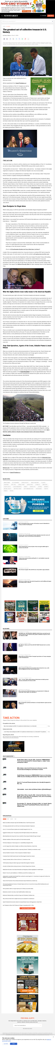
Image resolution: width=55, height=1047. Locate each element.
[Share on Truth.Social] (19, 39)
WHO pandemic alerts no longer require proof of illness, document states (18, 888)
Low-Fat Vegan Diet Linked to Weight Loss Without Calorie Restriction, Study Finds (20, 846)
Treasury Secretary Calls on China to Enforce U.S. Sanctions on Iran (16, 859)
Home (4, 26)
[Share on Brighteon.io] (7, 39)
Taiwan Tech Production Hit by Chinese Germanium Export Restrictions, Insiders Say (20, 880)
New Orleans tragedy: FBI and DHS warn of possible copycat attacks (34, 569)
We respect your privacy (27, 1028)
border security (21, 42)
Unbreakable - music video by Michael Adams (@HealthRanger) (34, 789)
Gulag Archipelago (35, 187)
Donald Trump (48, 42)
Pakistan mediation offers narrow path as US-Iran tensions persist (16, 839)
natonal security (7, 488)
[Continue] (40, 1025)
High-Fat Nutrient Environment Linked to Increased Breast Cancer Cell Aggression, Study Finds (22, 901)
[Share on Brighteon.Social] (4, 39)
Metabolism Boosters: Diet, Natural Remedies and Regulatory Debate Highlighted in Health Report (23, 869)
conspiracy (38, 42)
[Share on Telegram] (16, 39)
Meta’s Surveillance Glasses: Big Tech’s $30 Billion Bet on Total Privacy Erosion (19, 822)
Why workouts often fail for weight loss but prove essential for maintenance (18, 898)
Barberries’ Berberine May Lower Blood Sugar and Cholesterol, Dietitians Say (18, 895)
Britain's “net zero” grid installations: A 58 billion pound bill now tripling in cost (19, 872)
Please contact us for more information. (11, 737)
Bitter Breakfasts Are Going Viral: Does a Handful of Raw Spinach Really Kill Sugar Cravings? (22, 836)
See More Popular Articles (27, 908)
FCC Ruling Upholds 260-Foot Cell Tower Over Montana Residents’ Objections (19, 826)
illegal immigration (27, 43)
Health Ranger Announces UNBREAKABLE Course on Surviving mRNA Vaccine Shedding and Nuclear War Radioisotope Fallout (34, 776)
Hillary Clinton (20, 43)
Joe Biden (42, 43)
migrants (46, 43)
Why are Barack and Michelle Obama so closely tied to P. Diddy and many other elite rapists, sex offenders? (34, 692)
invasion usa (37, 43)
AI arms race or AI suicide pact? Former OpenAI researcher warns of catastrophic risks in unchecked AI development (34, 536)
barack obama (8, 42)
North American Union (17, 44)
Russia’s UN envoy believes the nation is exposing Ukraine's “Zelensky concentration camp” (22, 849)
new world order (9, 44)
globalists (11, 43)
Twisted (36, 44)
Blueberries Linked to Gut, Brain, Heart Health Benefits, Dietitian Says (17, 891)
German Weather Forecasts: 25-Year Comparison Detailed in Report (17, 852)
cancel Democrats (28, 42)
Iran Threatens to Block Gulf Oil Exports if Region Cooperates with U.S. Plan (18, 905)
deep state (43, 42)
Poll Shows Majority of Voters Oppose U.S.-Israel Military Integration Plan (18, 842)
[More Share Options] (28, 39)
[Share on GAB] (22, 39)
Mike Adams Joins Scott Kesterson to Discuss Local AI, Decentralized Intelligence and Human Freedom (32, 768)
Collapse (8, 26)
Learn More (6, 1043)
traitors (29, 44)
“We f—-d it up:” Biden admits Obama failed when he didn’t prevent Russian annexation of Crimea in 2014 (33, 680)
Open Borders (25, 44)
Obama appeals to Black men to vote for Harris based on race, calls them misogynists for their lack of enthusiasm (34, 668)
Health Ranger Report (8, 756)
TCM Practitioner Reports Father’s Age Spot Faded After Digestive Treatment (18, 862)
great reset (15, 43)
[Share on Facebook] (10, 39)
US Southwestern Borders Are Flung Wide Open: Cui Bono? (25, 249)
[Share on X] (13, 39)
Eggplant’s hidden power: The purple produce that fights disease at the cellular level (20, 832)
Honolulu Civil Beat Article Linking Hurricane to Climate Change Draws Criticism (19, 866)
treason (33, 44)
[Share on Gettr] (25, 39)
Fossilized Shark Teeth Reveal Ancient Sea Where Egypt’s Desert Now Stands (19, 856)
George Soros (5, 43)
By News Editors (7, 35)
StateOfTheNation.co (21, 83)
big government (14, 42)
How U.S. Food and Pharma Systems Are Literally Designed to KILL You (17, 829)
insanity (33, 43)
